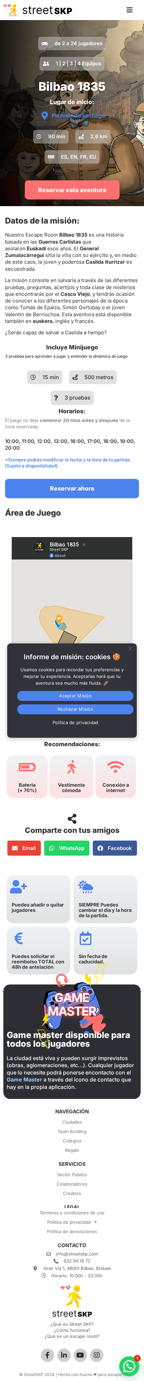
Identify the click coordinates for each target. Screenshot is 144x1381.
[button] (51, 136)
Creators (72, 1193)
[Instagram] (96, 1355)
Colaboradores (72, 1184)
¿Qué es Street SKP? (72, 1324)
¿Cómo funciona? (72, 1330)
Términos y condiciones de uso (72, 1212)
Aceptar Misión (75, 695)
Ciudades (72, 1122)
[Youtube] (80, 1355)
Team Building (72, 1131)
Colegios (72, 1140)
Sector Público (72, 1174)
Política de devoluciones (72, 1231)
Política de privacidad (69, 1222)
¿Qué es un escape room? (72, 1336)
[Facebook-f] (47, 1355)
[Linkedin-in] (64, 1355)
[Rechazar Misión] (130, 647)
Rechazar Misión (75, 709)
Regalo (72, 1150)
